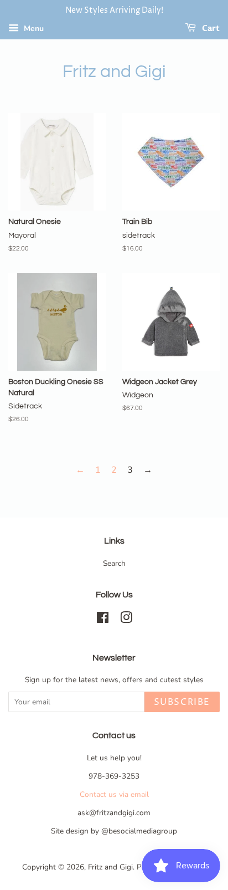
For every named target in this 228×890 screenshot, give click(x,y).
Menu (33, 28)
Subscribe (182, 702)
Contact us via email (114, 794)
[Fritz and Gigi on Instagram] (126, 620)
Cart (210, 28)
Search (114, 563)
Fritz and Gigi (114, 72)
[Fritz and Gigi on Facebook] (102, 620)
